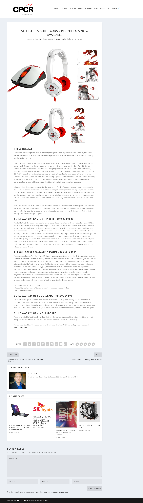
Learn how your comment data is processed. (52, 492)
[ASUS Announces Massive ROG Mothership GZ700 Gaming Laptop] (19, 411)
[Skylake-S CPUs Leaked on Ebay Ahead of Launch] (66, 414)
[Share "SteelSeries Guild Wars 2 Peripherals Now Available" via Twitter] (29, 344)
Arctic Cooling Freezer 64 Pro (89, 426)
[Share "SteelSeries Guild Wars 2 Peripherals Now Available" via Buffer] (52, 344)
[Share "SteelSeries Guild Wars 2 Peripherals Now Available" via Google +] (34, 344)
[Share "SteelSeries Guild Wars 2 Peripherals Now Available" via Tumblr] (38, 344)
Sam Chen (38, 39)
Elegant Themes (23, 500)
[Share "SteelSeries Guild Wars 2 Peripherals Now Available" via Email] (61, 344)
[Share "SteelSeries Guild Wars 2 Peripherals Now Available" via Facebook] (25, 344)
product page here (20, 327)
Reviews (64, 8)
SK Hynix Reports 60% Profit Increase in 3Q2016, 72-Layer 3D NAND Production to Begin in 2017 (42, 421)
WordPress (43, 500)
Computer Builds (85, 8)
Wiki (96, 8)
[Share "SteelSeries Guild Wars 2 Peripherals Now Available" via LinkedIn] (47, 344)
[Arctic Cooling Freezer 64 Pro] (89, 411)
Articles (73, 8)
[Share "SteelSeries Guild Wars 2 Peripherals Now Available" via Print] (65, 344)
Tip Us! (114, 8)
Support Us (104, 8)
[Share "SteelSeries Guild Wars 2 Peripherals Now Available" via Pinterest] (43, 344)
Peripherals (65, 39)
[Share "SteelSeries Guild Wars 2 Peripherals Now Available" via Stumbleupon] (56, 344)
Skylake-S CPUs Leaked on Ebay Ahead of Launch (65, 433)
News (56, 8)
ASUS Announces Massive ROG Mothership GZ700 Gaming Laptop (19, 427)
